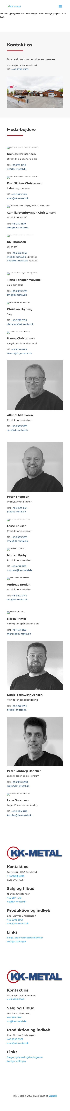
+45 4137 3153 (18, 629)
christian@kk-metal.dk (20, 324)
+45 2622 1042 (19, 253)
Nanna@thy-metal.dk (19, 353)
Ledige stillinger (16, 941)
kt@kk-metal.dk (16, 256)
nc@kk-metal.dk (16, 169)
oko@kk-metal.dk (17, 260)
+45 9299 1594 (19, 507)
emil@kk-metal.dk (18, 198)
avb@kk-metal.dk (17, 599)
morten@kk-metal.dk (19, 570)
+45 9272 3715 (19, 595)
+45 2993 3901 (19, 194)
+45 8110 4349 (19, 349)
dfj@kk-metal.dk (17, 709)
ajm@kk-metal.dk (17, 430)
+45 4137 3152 (18, 566)
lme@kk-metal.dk (17, 540)
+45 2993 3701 (19, 426)
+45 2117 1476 (18, 165)
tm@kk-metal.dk (17, 294)
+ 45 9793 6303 (19, 69)
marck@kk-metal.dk (19, 633)
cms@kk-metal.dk (17, 227)
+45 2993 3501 (19, 537)
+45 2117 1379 (18, 223)
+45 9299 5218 (19, 811)
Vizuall (53, 1095)
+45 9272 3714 (19, 320)
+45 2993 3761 (19, 291)
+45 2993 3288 (19, 782)
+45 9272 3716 (19, 706)
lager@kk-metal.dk (18, 785)
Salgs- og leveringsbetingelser (25, 937)
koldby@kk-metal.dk (19, 815)
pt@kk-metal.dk (16, 511)
